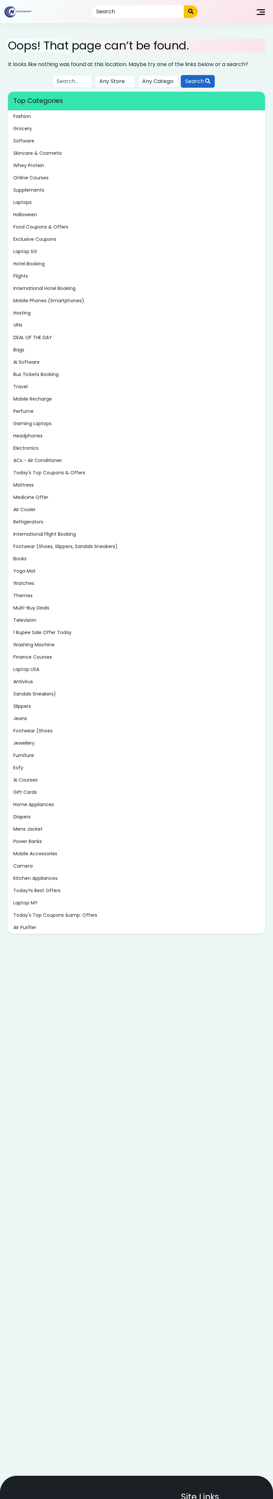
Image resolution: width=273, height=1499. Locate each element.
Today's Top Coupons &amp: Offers (55, 915)
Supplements (28, 190)
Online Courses (31, 177)
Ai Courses (25, 780)
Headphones (28, 435)
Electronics (26, 448)
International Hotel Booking (44, 288)
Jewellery (24, 743)
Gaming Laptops (32, 423)
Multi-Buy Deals (31, 608)
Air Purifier (24, 927)
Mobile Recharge (32, 399)
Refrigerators (28, 521)
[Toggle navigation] (261, 11)
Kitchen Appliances (35, 878)
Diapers (22, 816)
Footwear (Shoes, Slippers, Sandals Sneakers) (65, 546)
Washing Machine (34, 644)
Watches (23, 583)
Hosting (22, 313)
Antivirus (23, 681)
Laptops (22, 202)
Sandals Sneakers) (34, 694)
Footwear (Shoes (33, 730)
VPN (17, 325)
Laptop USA (26, 669)
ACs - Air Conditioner (37, 460)
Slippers (22, 706)
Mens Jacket (28, 829)
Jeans (20, 718)
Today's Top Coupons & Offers (49, 472)
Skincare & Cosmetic (37, 153)
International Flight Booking (44, 534)
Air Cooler (24, 509)
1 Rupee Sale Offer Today (42, 632)
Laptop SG (25, 251)
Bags (18, 349)
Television (24, 620)
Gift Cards (25, 792)
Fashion (22, 116)
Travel (20, 386)
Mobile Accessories (35, 853)
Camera (23, 866)
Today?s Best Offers (37, 890)
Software (23, 141)
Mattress (23, 485)
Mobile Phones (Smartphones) (48, 300)
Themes (23, 595)
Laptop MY (25, 902)
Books (20, 558)
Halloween (25, 214)
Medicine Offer (30, 497)
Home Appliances (33, 804)
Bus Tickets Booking (36, 374)
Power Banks (27, 841)
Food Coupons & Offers (40, 227)
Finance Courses (32, 657)
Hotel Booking (29, 263)
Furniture (23, 755)
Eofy (18, 767)
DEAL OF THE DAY (32, 337)
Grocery (22, 128)
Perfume (23, 411)
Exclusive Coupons (34, 239)
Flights (20, 276)
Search (195, 81)
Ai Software (26, 362)
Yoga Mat (24, 571)
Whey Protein (28, 165)
